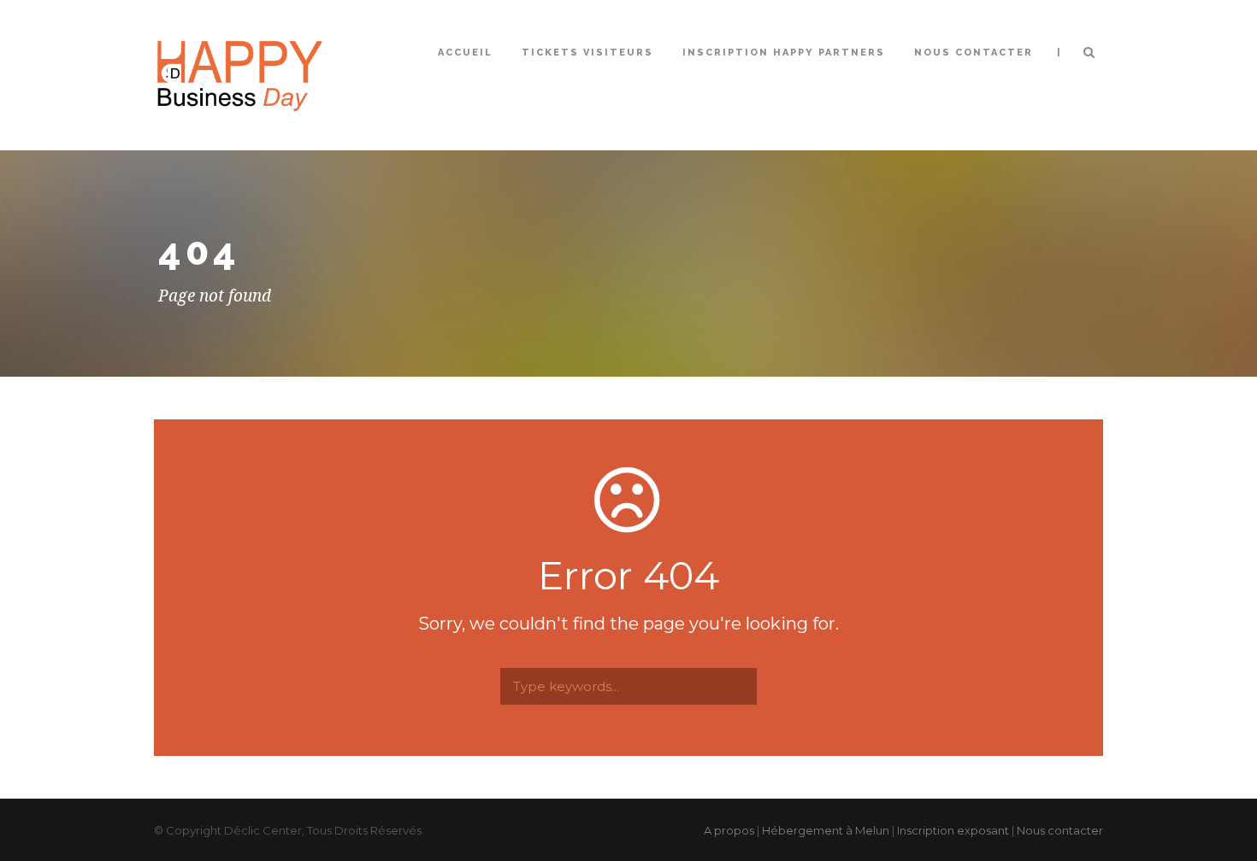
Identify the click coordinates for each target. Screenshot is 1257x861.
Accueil (465, 52)
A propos (729, 830)
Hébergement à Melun (825, 830)
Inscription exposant (953, 830)
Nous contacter (973, 52)
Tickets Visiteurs (587, 52)
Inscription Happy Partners (783, 52)
